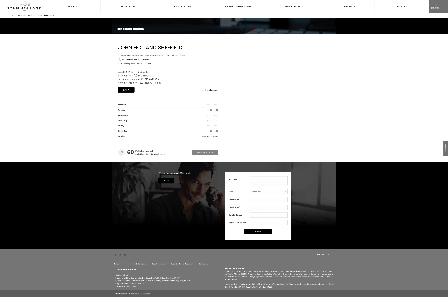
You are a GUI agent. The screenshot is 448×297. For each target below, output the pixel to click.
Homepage (32, 15)
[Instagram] (124, 254)
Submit (258, 231)
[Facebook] (115, 254)
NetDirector (121, 294)
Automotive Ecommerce (139, 294)
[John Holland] (24, 6)
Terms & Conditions (138, 264)
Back (12, 15)
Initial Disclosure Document (182, 264)
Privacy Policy (119, 264)
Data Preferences (159, 264)
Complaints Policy (206, 264)
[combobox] (269, 191)
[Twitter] (120, 254)
